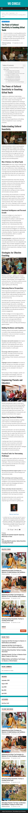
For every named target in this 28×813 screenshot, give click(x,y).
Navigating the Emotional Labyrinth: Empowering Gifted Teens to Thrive (13, 534)
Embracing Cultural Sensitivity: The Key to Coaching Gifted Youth (13, 619)
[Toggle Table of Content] (23, 65)
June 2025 (4, 687)
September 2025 (6, 680)
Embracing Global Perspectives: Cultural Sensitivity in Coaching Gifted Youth (14, 541)
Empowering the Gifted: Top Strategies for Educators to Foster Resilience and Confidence (14, 595)
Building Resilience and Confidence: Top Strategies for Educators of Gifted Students (13, 660)
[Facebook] (10, 529)
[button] (1, 8)
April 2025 (4, 693)
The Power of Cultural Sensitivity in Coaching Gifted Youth (13, 68)
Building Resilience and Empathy (14, 77)
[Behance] (16, 529)
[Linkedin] (12, 529)
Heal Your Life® (5, 21)
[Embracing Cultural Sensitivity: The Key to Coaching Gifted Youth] (14, 608)
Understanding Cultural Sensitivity (12, 70)
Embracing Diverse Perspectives (14, 76)
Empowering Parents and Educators (13, 79)
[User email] (19, 529)
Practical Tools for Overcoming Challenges (16, 81)
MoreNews (16, 811)
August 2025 (5, 683)
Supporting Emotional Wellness (14, 80)
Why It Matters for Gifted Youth (13, 72)
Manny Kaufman (7, 43)
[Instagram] (8, 529)
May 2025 (4, 690)
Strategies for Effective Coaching (12, 75)
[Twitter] (14, 529)
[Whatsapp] (17, 529)
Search (4, 627)
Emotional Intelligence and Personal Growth (16, 73)
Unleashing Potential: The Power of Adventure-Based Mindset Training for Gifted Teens (14, 655)
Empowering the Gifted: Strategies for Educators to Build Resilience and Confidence (13, 571)
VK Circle (14, 3)
